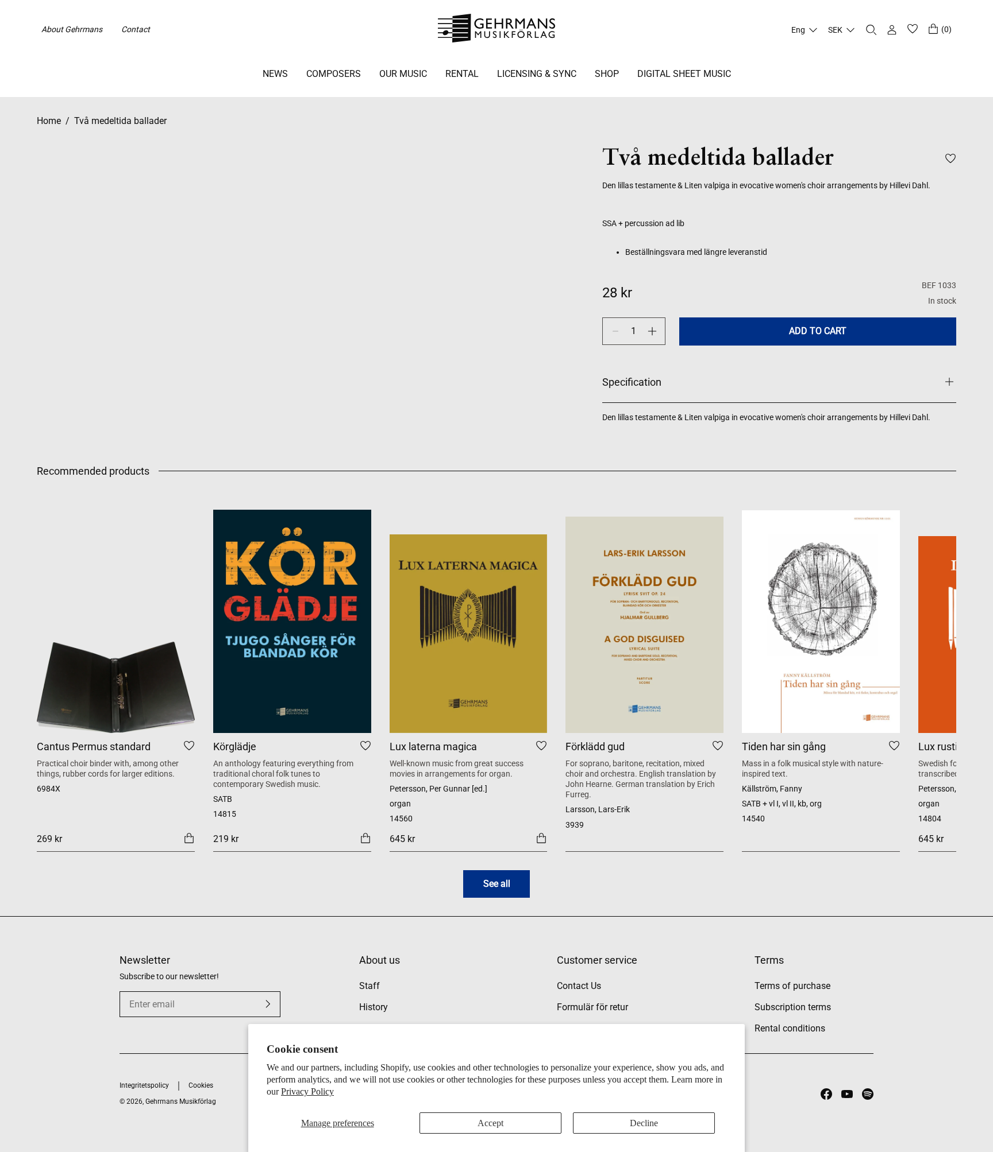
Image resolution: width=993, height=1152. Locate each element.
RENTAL (462, 73)
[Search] (871, 30)
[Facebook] (826, 1094)
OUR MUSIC (403, 73)
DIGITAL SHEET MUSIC (684, 73)
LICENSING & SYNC (536, 73)
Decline (644, 1123)
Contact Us (579, 985)
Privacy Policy (307, 1091)
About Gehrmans (71, 29)
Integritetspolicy (144, 1085)
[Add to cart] (189, 838)
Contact (135, 29)
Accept (490, 1123)
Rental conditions (790, 1028)
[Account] (892, 30)
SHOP (607, 73)
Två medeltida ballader (120, 120)
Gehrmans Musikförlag (180, 1101)
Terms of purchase (792, 985)
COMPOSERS (333, 73)
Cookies (200, 1085)
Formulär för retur (592, 1007)
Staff (369, 985)
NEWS (275, 73)
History (373, 1007)
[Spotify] (867, 1094)
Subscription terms (793, 1007)
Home (49, 120)
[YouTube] (847, 1094)
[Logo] (497, 30)
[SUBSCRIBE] (268, 1004)
